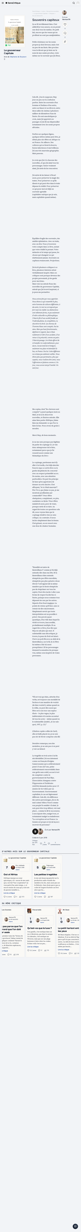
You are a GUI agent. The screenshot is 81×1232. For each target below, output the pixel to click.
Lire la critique (9, 893)
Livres (43, 11)
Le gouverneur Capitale (12, 52)
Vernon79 (56, 830)
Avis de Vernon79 (37, 15)
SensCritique (36, 11)
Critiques (51, 13)
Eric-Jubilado (20, 865)
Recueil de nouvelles (53, 11)
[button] (77, 2)
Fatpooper (50, 865)
